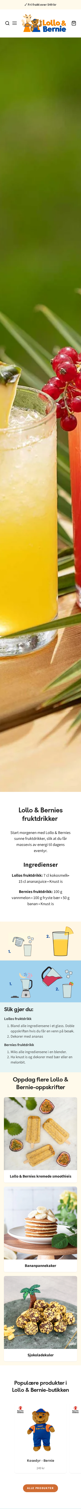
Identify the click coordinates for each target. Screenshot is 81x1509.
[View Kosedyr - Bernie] (40, 1438)
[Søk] (7, 23)
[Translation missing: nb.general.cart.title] (73, 23)
